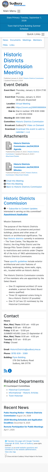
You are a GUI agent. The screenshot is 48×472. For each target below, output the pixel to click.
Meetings (27, 40)
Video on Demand (35, 125)
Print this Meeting (14, 184)
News (5, 40)
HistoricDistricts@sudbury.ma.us (25, 349)
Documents (15, 40)
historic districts (15, 238)
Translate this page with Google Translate (22, 441)
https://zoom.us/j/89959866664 (31, 107)
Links (12, 45)
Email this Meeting (15, 181)
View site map (10, 452)
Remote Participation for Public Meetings (23, 426)
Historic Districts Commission (34, 78)
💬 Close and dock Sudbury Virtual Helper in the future (23, 456)
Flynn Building (19, 357)
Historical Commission (19, 389)
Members (37, 40)
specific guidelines (18, 261)
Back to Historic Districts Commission (24, 187)
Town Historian (16, 395)
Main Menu (10, 10)
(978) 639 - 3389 (19, 353)
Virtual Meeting (23, 103)
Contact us (9, 448)
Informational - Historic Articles (23, 392)
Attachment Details (12, 156)
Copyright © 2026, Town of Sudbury (19, 443)
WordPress (16, 459)
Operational (20, 471)
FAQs (5, 45)
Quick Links (34, 34)
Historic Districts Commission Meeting (18, 63)
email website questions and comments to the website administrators (21, 448)
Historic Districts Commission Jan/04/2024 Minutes (26, 167)
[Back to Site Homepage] (13, 4)
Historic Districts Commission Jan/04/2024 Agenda (26, 146)
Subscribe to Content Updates (23, 208)
